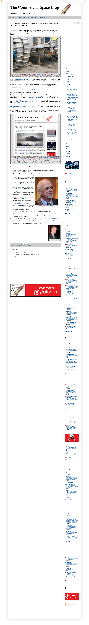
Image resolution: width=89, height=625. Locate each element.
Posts (67, 603)
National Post (68, 512)
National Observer (69, 505)
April (68, 87)
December (69, 74)
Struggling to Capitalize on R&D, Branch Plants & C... (72, 111)
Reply (15, 256)
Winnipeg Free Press (70, 587)
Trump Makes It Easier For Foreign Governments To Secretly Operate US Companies (72, 376)
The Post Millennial (69, 390)
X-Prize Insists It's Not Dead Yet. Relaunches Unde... (72, 128)
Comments (68, 605)
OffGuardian (68, 311)
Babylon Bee (68, 188)
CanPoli (67, 209)
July (68, 83)
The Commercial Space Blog (34, 7)
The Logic (68, 551)
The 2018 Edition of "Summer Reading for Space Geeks (72, 130)
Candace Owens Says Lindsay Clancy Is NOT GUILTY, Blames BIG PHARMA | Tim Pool (71, 412)
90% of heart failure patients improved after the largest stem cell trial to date (72, 486)
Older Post (58, 278)
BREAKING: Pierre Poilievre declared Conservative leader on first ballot (71, 392)
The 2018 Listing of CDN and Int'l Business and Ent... (72, 98)
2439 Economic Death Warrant (71, 210)
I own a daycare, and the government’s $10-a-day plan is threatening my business (71, 501)
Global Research (69, 249)
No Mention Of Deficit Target (71, 201)
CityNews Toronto (69, 464)
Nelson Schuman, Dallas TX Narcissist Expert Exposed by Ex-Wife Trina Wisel (72, 275)
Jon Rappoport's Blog (70, 268)
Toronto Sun (68, 568)
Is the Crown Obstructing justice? (71, 323)
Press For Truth (69, 316)
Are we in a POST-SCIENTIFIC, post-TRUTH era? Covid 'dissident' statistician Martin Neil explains (72, 399)
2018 (67, 73)
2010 (67, 154)
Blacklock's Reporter (70, 200)
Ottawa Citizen (69, 525)
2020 (67, 70)
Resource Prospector (21, 33)
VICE (67, 582)
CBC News (68, 459)
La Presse (68, 497)
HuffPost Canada (69, 482)
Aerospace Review (22, 198)
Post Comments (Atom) (20, 280)
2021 (67, 68)
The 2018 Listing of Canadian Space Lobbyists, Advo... (72, 108)
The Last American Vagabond (72, 373)
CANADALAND (69, 204)
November (69, 76)
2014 (67, 148)
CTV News (68, 471)
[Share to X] (26, 244)
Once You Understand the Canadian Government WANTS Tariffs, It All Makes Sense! (71, 427)
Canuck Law (68, 213)
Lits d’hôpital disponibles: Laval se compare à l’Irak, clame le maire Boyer (71, 448)
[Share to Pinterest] (29, 244)
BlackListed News (69, 193)
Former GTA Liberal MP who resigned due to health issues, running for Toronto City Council (71, 405)
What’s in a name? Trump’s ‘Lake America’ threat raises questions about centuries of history (71, 478)
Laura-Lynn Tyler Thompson (71, 273)
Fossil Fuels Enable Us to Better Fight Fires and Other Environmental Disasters (71, 302)
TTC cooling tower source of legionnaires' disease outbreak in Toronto (71, 467)
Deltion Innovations (20, 79)
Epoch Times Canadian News (72, 238)
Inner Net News (69, 258)
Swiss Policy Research (70, 349)
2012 (67, 151)
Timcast (67, 409)
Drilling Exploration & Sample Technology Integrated (26, 101)
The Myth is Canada (70, 380)
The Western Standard (70, 403)
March (68, 138)
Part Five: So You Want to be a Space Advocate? (72, 125)
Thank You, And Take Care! (70, 214)
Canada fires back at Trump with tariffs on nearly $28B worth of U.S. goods (72, 553)
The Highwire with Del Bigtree (72, 366)
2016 (67, 145)
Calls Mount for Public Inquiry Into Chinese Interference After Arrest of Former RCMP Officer (71, 240)
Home (36, 278)
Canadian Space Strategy (26, 245)
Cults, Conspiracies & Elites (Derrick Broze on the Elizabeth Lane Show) (71, 362)
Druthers (68, 233)
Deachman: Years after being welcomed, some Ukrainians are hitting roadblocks (71, 527)
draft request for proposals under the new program (37, 97)
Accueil (67, 446)
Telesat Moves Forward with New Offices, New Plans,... (72, 106)
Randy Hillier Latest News (71, 322)
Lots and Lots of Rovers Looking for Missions (41, 159)
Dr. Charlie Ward (69, 229)
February (69, 139)
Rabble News (68, 531)
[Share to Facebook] (28, 244)
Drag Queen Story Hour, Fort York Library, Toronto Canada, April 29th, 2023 (72, 386)
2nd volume (23, 197)
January (68, 141)
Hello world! (68, 346)
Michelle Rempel (69, 285)
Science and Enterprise (70, 536)
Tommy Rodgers (69, 416)
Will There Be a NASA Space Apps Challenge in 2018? (72, 100)
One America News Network (71, 517)
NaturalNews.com (69, 291)
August (68, 81)
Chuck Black (17, 27)
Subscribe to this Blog (28, 17)
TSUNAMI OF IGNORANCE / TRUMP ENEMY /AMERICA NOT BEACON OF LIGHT (71, 175)
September (69, 79)
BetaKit (67, 452)
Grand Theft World (69, 253)
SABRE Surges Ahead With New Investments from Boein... (72, 114)
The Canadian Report (70, 354)
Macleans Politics (69, 499)
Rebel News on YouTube (71, 326)
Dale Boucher (28, 79)
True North (68, 420)
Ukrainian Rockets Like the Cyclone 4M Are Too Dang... (72, 117)
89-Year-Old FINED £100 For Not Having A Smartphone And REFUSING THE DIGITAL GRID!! (72, 318)
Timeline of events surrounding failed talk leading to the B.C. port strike (71, 564)
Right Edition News (70, 331)
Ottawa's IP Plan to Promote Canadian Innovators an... (72, 95)
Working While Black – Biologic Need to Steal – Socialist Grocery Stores (71, 333)
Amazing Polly (69, 179)
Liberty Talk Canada (70, 279)
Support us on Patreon (40, 17)
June (68, 84)
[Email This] (24, 244)
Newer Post (13, 278)
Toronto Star (68, 562)
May (68, 86)
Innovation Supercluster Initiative (22, 203)
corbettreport (68, 217)
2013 (67, 149)
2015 (67, 146)
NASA (32, 245)
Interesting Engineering (70, 484)
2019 (67, 71)
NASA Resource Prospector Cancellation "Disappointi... (72, 92)
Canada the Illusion (69, 381)
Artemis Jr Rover (39, 74)
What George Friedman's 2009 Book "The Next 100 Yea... (72, 136)
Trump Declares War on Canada (71, 250)
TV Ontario (68, 580)
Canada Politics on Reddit (71, 457)
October (68, 78)
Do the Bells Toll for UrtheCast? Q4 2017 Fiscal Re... (73, 133)
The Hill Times (69, 541)
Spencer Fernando (69, 337)
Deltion (51, 205)
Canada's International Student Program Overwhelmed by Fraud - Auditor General (72, 225)
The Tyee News (69, 557)
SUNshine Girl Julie (69, 569)
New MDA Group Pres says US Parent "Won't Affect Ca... (72, 103)
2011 (67, 153)
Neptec (57, 76)
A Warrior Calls (69, 173)
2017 (67, 143)
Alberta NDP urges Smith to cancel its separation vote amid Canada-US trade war (72, 508)
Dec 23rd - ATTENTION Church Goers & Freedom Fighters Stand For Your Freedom (71, 281)
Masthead (11, 17)
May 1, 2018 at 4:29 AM (21, 252)
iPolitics (67, 490)
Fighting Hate (68, 244)
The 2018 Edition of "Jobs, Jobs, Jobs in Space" (72, 120)
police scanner (68, 308)
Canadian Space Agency (36, 31)
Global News (68, 476)
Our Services (18, 17)
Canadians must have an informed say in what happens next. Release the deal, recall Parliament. (72, 287)
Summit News (69, 345)
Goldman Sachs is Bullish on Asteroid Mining (49, 218)
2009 (67, 156)
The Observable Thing (70, 384)
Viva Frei (68, 425)
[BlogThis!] (25, 244)
